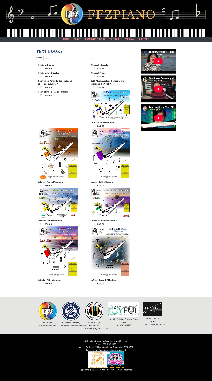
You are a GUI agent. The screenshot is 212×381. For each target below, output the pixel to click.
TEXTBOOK (114, 39)
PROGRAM (130, 39)
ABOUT (77, 39)
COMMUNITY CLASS (95, 39)
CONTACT (144, 39)
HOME (66, 39)
